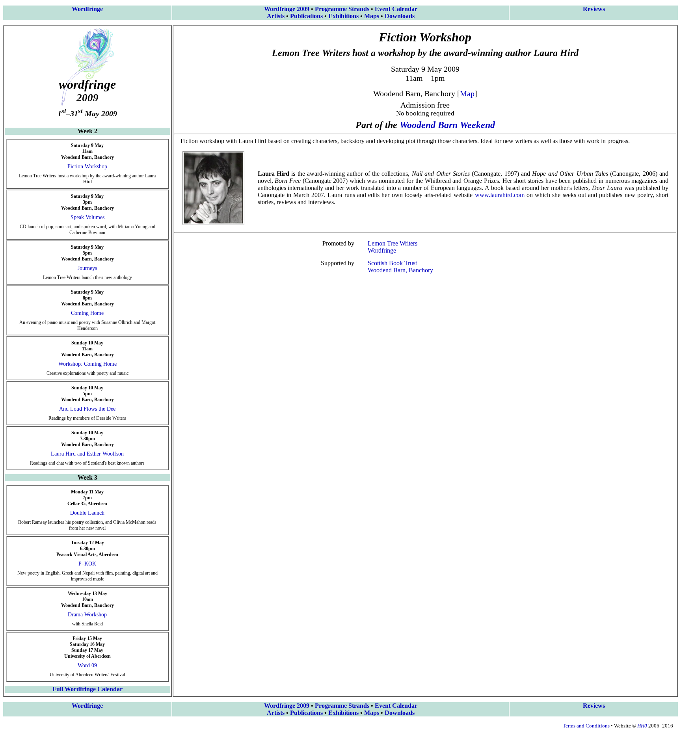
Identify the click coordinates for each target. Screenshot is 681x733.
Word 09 (87, 665)
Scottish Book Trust (392, 263)
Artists (276, 16)
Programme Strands (342, 9)
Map (467, 93)
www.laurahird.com (500, 195)
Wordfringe (87, 9)
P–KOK (87, 564)
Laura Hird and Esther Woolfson (87, 454)
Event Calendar (396, 9)
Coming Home (87, 313)
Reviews (594, 9)
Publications (306, 16)
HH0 (642, 726)
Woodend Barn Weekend (447, 125)
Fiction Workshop (87, 166)
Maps (371, 16)
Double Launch (87, 513)
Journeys (87, 268)
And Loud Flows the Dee (87, 409)
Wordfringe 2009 (286, 9)
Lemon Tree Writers (392, 243)
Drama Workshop (87, 615)
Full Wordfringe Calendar (87, 689)
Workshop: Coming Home (87, 364)
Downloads (400, 16)
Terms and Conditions (586, 726)
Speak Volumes (87, 217)
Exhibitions (343, 16)
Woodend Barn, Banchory (400, 270)
